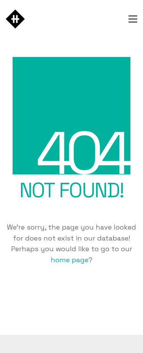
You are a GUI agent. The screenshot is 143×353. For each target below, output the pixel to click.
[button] (133, 19)
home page (69, 259)
